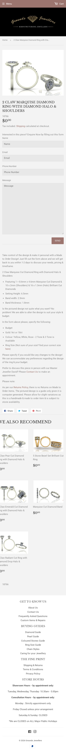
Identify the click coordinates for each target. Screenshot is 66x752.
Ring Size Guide (33, 645)
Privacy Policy (33, 673)
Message (6, 180)
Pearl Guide (33, 636)
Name (5, 138)
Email (5, 152)
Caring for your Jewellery (33, 653)
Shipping (20, 126)
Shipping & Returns (33, 665)
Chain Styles (33, 649)
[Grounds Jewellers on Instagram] (35, 732)
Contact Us (33, 612)
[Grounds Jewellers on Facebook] (29, 732)
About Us (33, 607)
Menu (9, 3)
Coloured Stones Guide (33, 640)
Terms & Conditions (33, 669)
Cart (61, 3)
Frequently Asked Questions (33, 616)
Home (5, 40)
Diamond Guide (33, 632)
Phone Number (9, 166)
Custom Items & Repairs (33, 620)
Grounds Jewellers (34, 740)
